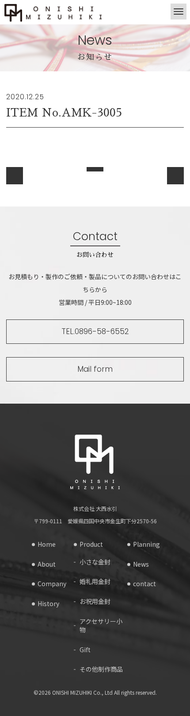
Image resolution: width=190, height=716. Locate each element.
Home (47, 544)
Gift (85, 650)
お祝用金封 (95, 601)
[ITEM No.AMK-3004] (14, 175)
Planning (146, 544)
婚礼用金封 (95, 581)
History (48, 603)
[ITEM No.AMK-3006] (175, 175)
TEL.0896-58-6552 (95, 331)
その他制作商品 (101, 669)
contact (144, 584)
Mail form (95, 369)
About (47, 564)
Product (91, 544)
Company (52, 584)
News (141, 564)
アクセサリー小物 (101, 625)
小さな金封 (95, 562)
